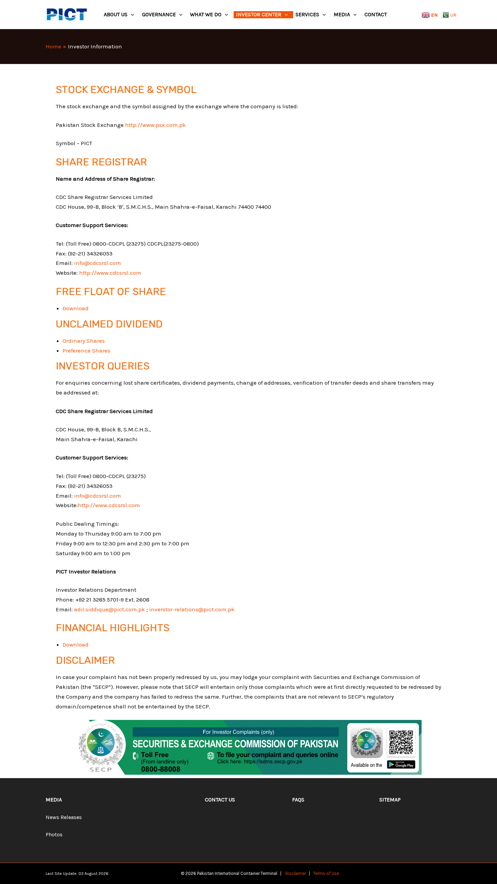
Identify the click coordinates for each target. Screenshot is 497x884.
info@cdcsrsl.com (97, 262)
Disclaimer (295, 873)
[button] (130, 14)
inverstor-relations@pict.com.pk (192, 609)
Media (342, 14)
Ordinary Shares (84, 340)
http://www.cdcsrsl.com (110, 272)
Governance (159, 14)
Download (76, 308)
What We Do (205, 14)
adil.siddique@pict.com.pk (109, 609)
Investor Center (258, 14)
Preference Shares (86, 350)
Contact (375, 14)
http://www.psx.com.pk (155, 124)
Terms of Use (326, 873)
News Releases (64, 817)
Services (307, 14)
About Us (115, 14)
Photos (54, 834)
